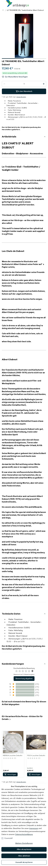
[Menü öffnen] (2, 3)
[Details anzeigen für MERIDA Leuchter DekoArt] (13, 742)
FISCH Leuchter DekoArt (36, 755)
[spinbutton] (24, 84)
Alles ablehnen (24, 856)
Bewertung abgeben (24, 678)
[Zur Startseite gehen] (17, 3)
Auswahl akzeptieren (24, 862)
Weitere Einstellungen (24, 843)
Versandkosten (21, 97)
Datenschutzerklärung (24, 834)
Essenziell (8, 838)
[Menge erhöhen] (43, 84)
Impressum (33, 828)
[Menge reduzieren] (4, 84)
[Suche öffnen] (45, 3)
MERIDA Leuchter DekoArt (12, 755)
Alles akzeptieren (24, 849)
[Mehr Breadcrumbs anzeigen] (3, 10)
